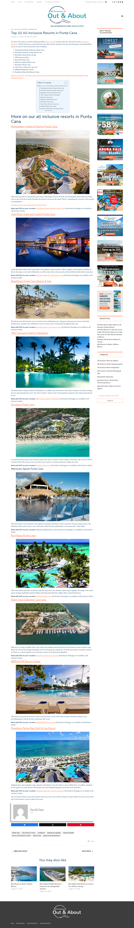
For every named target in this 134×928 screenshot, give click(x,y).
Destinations (29, 2)
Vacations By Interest (52, 2)
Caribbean (41, 833)
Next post (86, 851)
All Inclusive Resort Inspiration (24, 29)
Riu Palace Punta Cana (47, 102)
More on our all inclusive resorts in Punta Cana (52, 86)
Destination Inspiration (105, 377)
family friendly (68, 833)
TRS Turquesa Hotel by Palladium (50, 95)
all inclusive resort (28, 833)
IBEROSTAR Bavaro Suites (48, 106)
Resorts (39, 2)
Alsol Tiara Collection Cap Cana (50, 104)
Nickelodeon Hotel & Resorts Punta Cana (50, 208)
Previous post (20, 851)
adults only (16, 833)
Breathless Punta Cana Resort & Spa (51, 92)
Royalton (39, 465)
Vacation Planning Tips (32, 923)
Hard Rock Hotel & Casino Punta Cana (49, 275)
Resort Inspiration (20, 923)
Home (13, 2)
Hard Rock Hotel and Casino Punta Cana (52, 90)
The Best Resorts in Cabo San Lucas (109, 330)
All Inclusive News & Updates (107, 361)
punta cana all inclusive (51, 836)
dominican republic (54, 833)
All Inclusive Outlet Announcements (110, 364)
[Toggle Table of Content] (65, 83)
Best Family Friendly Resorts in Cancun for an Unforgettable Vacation (51, 886)
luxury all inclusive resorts (21, 836)
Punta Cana (49, 42)
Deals (20, 2)
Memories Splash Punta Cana (49, 99)
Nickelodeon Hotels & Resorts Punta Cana (52, 88)
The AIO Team (49, 110)
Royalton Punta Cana (46, 97)
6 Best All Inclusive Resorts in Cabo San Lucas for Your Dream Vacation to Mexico (109, 334)
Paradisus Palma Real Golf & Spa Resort (52, 108)
